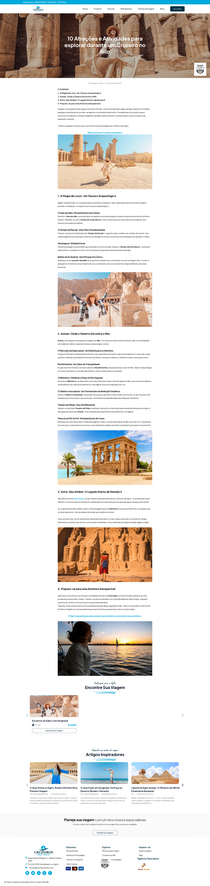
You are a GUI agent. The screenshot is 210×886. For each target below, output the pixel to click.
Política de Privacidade (75, 855)
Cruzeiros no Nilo (109, 855)
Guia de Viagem (145, 851)
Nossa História (72, 851)
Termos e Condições (74, 859)
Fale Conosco (72, 864)
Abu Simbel (79, 498)
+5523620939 (40, 2)
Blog (141, 855)
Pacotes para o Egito (110, 851)
